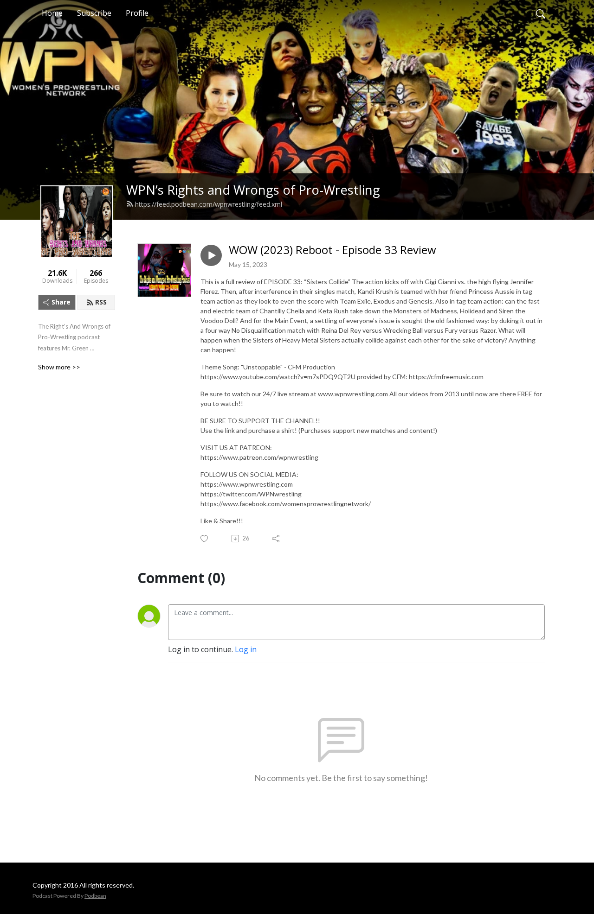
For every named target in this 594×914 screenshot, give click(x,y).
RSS (101, 302)
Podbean (95, 895)
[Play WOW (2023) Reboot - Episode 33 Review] (211, 255)
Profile (137, 13)
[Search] (540, 13)
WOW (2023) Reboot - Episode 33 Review (332, 250)
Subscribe (94, 13)
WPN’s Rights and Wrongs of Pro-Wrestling (253, 189)
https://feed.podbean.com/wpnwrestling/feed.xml (208, 204)
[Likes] (205, 539)
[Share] (276, 538)
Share (61, 302)
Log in (246, 649)
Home (52, 13)
